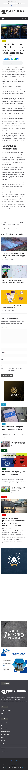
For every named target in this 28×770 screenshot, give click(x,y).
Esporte (4, 468)
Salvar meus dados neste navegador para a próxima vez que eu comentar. (12, 369)
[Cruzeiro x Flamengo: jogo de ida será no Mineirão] (14, 460)
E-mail (3, 352)
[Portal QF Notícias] (2, 18)
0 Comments (16, 55)
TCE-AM (3, 749)
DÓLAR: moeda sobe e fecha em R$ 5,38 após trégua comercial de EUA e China (14, 224)
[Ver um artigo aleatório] (25, 18)
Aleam (2, 743)
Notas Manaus (4, 751)
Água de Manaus (5, 734)
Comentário (4, 327)
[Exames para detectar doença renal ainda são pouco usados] (5, 444)
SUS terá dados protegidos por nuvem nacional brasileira (13, 428)
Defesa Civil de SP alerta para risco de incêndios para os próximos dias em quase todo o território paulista (13, 255)
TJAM (2, 746)
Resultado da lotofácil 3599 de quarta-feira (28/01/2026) (11, 307)
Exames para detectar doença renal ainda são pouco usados (18, 443)
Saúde (4, 423)
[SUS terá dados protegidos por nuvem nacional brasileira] (14, 414)
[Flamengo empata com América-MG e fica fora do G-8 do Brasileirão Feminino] (5, 490)
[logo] (14, 687)
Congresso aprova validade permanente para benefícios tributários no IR (13, 229)
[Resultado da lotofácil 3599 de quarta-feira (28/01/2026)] (14, 291)
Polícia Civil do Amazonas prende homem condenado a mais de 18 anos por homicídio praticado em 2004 (13, 522)
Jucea (2, 737)
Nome (3, 346)
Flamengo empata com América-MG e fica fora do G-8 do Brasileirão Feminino (18, 489)
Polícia (4, 515)
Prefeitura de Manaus (6, 723)
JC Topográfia (4, 713)
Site (2, 359)
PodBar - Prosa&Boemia (6, 710)
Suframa (3, 740)
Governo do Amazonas (6, 725)
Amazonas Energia (5, 731)
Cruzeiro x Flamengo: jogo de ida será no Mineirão (13, 473)
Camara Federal (4, 728)
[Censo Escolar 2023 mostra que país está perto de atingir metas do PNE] (14, 265)
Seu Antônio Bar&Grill (6, 712)
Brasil (4, 41)
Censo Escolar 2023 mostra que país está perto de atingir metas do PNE (13, 281)
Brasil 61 (7, 216)
